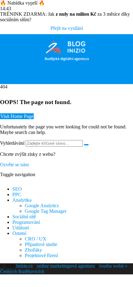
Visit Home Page (16, 116)
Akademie (10, 64)
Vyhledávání (12, 143)
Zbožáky (33, 250)
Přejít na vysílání (66, 28)
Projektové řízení (41, 255)
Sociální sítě (24, 216)
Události (20, 227)
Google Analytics (42, 205)
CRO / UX (35, 238)
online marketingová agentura (66, 266)
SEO (17, 189)
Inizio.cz (24, 266)
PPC (16, 194)
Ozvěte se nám (14, 164)
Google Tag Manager (45, 211)
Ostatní (19, 233)
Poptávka (9, 69)
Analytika (22, 200)
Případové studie (41, 244)
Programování (26, 222)
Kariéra (7, 75)
